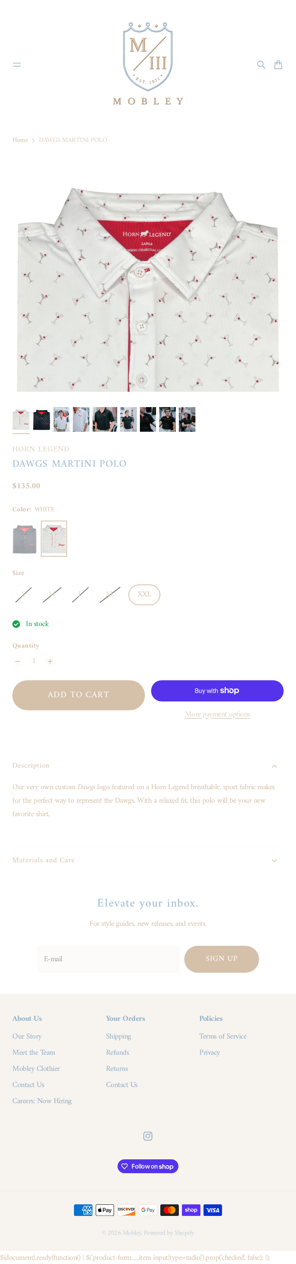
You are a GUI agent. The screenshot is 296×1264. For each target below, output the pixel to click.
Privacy (209, 1053)
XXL (144, 594)
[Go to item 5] (104, 419)
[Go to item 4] (81, 419)
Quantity (26, 646)
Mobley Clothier (36, 1069)
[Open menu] (17, 64)
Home (20, 140)
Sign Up (222, 959)
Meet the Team (33, 1053)
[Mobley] (148, 65)
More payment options (217, 715)
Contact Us (28, 1085)
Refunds (117, 1053)
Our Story (27, 1037)
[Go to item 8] (167, 419)
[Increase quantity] (50, 661)
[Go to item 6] (128, 419)
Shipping (118, 1037)
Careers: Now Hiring (42, 1101)
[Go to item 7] (148, 419)
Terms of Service (222, 1037)
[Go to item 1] (21, 419)
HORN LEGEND (41, 449)
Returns (117, 1069)
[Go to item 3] (62, 419)
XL (110, 594)
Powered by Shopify (169, 1233)
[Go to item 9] (187, 419)
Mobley (132, 1233)
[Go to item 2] (41, 419)
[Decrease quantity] (17, 661)
